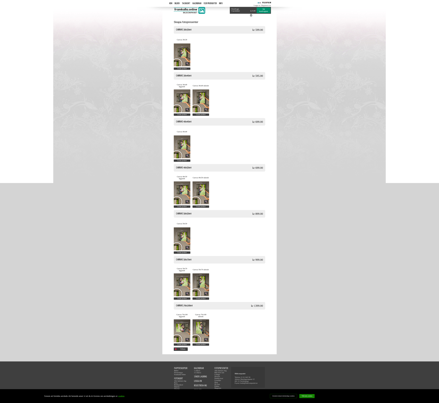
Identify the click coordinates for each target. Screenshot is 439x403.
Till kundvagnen (263, 10)
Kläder (216, 386)
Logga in (257, 5)
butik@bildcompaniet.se (249, 383)
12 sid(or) (197, 372)
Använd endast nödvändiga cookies (283, 396)
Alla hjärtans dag (180, 381)
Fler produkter (210, 3)
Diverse (177, 389)
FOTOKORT (178, 378)
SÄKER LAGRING (200, 376)
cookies (121, 396)
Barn (176, 383)
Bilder (177, 3)
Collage (217, 374)
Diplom (176, 387)
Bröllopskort (178, 385)
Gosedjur (217, 380)
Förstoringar (178, 372)
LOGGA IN (198, 381)
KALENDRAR (199, 368)
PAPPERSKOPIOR (180, 368)
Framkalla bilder (180, 374)
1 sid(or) (197, 371)
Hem (170, 3)
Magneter (217, 388)
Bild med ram (219, 372)
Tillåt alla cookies (307, 396)
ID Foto (217, 384)
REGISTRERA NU (200, 385)
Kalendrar (197, 3)
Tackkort (186, 3)
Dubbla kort (218, 378)
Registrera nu (266, 5)
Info (221, 3)
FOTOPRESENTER (221, 368)
